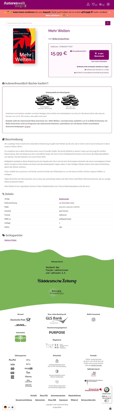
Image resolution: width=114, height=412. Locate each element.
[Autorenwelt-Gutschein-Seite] (20, 341)
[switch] (106, 400)
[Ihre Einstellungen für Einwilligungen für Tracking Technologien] (110, 408)
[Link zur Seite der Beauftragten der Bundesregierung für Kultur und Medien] (93, 387)
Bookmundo (64, 199)
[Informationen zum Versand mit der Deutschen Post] (20, 320)
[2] (27, 126)
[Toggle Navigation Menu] (108, 4)
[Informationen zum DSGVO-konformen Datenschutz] (57, 372)
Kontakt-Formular (96, 365)
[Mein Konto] (88, 4)
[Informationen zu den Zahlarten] (12, 361)
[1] (25, 126)
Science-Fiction (10, 240)
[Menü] (110, 387)
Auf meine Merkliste (99, 61)
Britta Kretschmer (60, 39)
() (96, 5)
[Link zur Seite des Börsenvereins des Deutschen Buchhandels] (93, 390)
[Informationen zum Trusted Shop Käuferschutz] (57, 383)
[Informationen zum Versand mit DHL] (20, 326)
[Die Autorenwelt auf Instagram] (93, 320)
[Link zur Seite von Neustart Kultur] (93, 376)
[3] (29, 126)
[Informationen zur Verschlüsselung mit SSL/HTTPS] (57, 362)
